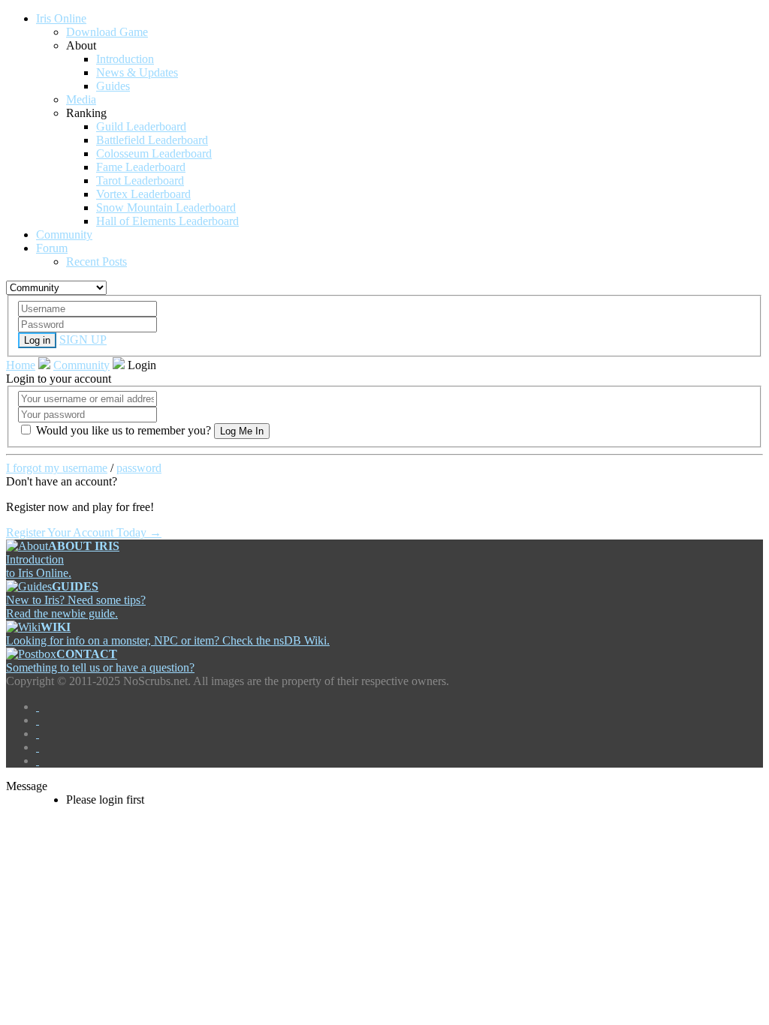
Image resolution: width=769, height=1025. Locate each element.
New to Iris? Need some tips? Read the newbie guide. (76, 600)
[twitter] (37, 720)
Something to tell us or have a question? (100, 661)
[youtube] (37, 747)
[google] (37, 733)
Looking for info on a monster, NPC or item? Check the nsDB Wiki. (168, 634)
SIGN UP (83, 339)
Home (20, 365)
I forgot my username (56, 467)
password (138, 467)
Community (81, 365)
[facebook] (37, 706)
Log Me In (242, 431)
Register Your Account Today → (83, 532)
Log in (37, 340)
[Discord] (37, 760)
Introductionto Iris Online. (62, 559)
